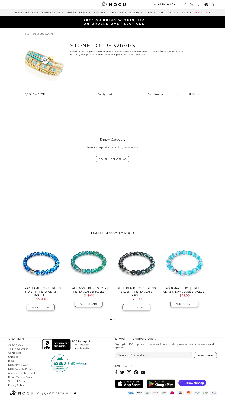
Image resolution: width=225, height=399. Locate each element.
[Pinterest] (136, 372)
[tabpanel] (41, 279)
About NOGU (15, 344)
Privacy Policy (16, 385)
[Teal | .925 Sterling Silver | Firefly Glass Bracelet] (88, 262)
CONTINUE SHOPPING (112, 159)
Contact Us (14, 352)
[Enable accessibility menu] (206, 4)
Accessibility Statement (21, 373)
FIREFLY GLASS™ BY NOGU (112, 233)
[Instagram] (129, 372)
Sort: (150, 94)
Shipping (13, 356)
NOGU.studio (112, 4)
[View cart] (213, 4)
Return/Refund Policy (20, 377)
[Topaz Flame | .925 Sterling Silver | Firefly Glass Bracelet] (41, 262)
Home (28, 34)
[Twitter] (122, 372)
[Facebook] (116, 372)
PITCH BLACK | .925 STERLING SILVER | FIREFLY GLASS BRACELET (136, 292)
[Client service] (191, 4)
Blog (11, 360)
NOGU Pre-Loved (18, 364)
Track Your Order (18, 348)
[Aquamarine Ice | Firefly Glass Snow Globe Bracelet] (184, 262)
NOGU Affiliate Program (21, 369)
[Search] (185, 4)
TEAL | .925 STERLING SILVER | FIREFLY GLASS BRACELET (88, 290)
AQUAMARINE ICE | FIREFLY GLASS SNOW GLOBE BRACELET (184, 290)
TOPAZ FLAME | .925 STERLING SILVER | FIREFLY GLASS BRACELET (41, 292)
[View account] (197, 4)
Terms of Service (17, 381)
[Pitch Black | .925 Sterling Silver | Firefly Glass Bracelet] (136, 262)
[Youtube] (143, 372)
